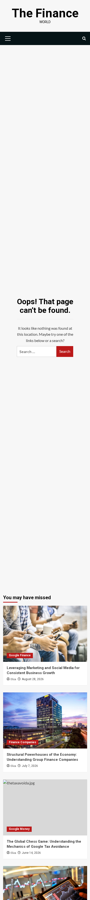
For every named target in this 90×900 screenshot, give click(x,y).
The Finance (45, 13)
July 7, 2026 (30, 766)
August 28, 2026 (33, 679)
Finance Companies (22, 742)
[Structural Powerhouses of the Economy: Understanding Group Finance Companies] (45, 720)
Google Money (19, 829)
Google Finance (20, 655)
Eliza (13, 679)
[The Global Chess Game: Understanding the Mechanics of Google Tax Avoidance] (45, 807)
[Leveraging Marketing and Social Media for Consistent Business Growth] (45, 634)
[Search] (84, 38)
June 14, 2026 (31, 852)
